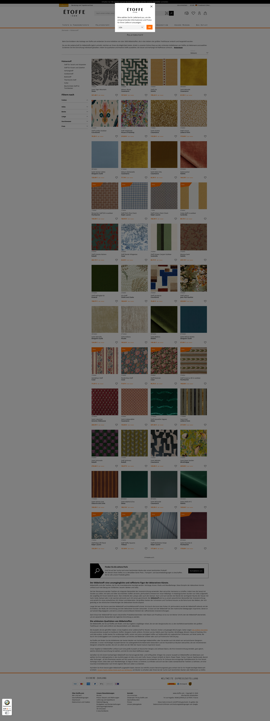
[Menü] (10, 700)
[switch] (7, 713)
